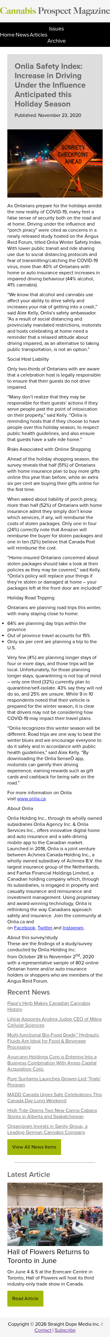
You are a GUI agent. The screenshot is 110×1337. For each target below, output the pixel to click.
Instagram (73, 928)
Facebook (24, 928)
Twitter (45, 928)
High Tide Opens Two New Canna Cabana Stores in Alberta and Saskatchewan (52, 1113)
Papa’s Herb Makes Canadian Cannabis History (48, 1006)
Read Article (25, 1299)
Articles (38, 34)
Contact (44, 1330)
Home (7, 34)
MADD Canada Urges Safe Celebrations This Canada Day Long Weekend (54, 1098)
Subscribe (65, 1330)
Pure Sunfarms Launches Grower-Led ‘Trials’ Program (54, 1082)
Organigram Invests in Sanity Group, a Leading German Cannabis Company (47, 1129)
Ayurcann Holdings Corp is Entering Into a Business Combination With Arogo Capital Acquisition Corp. (52, 1063)
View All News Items (34, 1147)
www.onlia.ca (31, 799)
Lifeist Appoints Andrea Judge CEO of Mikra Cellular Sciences (54, 1022)
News (22, 34)
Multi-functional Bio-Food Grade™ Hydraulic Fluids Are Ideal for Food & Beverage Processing (53, 1041)
